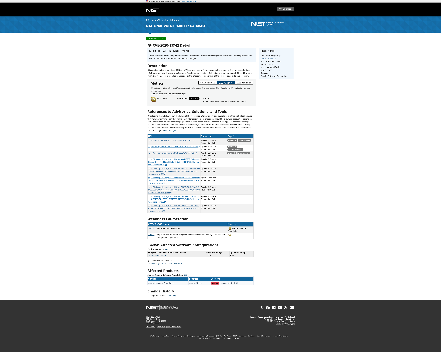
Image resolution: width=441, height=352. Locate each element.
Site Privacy (154, 336)
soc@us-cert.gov (288, 323)
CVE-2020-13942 (268, 58)
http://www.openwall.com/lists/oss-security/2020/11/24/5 (173, 146)
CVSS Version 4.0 (207, 83)
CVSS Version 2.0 (244, 83)
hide (165, 249)
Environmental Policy (247, 336)
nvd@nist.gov (170, 130)
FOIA (235, 336)
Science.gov (226, 338)
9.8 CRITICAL (194, 99)
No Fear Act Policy (224, 336)
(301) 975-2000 (152, 323)
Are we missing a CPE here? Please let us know (164, 264)
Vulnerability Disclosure (206, 336)
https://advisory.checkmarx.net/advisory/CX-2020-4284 (171, 153)
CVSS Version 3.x (226, 83)
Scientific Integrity (264, 336)
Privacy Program (178, 336)
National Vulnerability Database (176, 26)
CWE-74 (151, 234)
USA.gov (236, 338)
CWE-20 (151, 228)
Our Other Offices (174, 327)
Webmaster (150, 327)
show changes (172, 296)
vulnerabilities (156, 38)
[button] (285, 9)
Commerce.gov (214, 338)
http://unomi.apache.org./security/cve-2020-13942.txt (171, 140)
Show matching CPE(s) (156, 255)
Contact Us (161, 327)
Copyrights (191, 336)
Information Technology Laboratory (163, 20)
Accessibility (165, 336)
